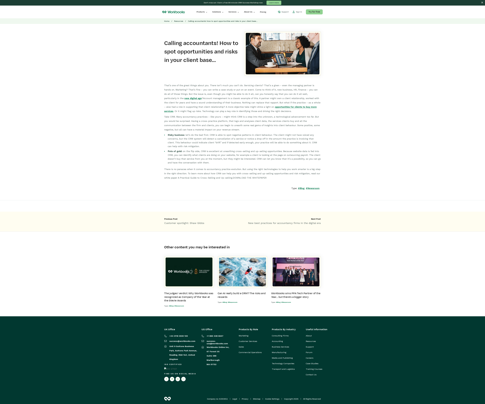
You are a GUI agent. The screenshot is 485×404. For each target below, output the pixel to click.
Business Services (280, 347)
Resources (178, 21)
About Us (248, 12)
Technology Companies (283, 364)
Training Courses (314, 369)
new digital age (193, 98)
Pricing (263, 12)
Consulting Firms (280, 336)
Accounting (277, 341)
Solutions (216, 12)
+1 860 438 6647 (215, 336)
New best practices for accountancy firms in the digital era (284, 223)
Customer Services (248, 341)
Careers (309, 358)
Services (232, 12)
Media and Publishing (282, 358)
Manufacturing (279, 352)
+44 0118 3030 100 (178, 336)
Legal (234, 399)
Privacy (245, 399)
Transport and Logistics (283, 369)
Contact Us (311, 375)
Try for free (314, 12)
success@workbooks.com (182, 341)
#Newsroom (313, 188)
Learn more (274, 3)
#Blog (301, 188)
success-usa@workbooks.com (217, 342)
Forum (309, 352)
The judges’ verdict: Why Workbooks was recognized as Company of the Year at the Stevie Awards (188, 297)
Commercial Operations (250, 352)
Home (166, 21)
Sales (241, 347)
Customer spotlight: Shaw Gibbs (184, 223)
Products (201, 12)
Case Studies (312, 364)
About (309, 336)
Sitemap (256, 399)
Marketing (243, 336)
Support (310, 347)
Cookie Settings (272, 399)
